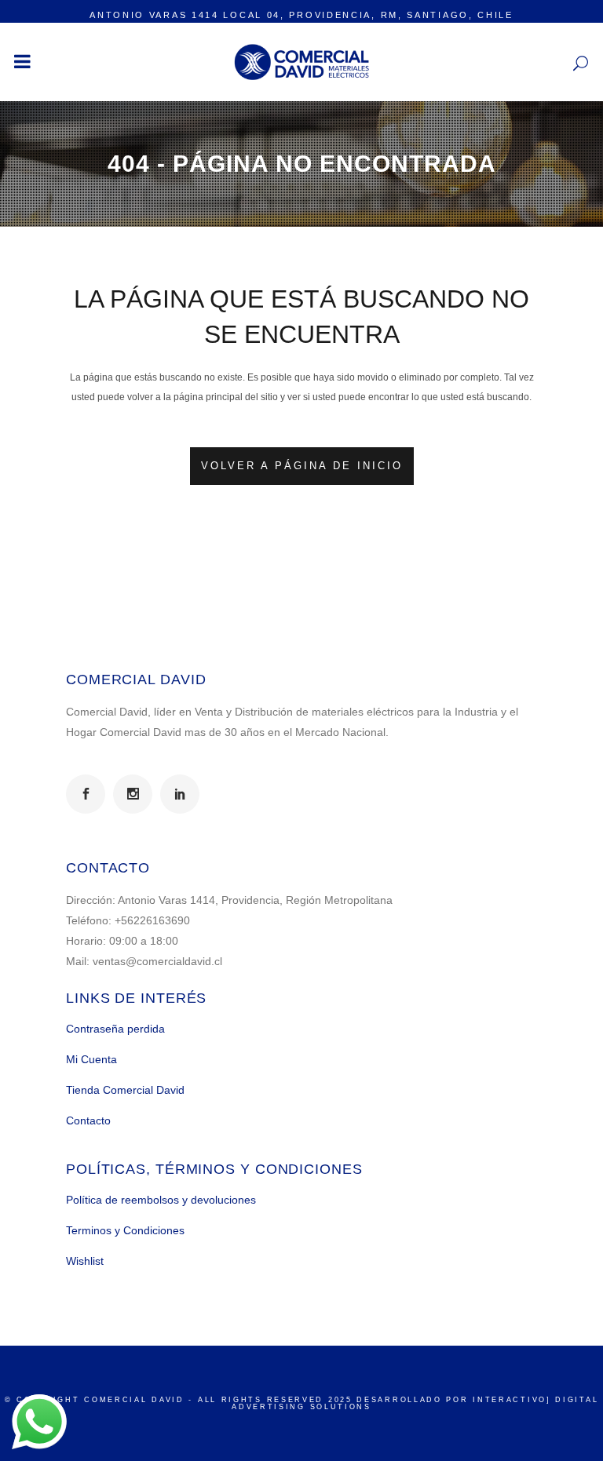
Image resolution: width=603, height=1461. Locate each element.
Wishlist (85, 1261)
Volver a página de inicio (302, 466)
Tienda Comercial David (125, 1090)
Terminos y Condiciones (125, 1230)
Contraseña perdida (115, 1028)
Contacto (88, 1120)
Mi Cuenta (91, 1059)
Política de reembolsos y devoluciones (161, 1199)
